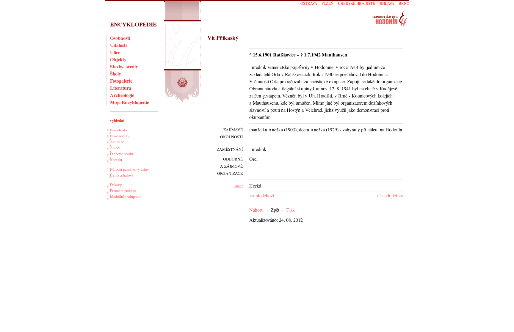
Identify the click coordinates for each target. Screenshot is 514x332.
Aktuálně (117, 141)
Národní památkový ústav (129, 169)
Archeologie (122, 95)
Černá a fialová (121, 175)
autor (238, 185)
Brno (404, 3)
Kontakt (116, 159)
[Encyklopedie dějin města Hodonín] (390, 19)
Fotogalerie (121, 80)
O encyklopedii (121, 153)
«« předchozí (261, 195)
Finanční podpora (123, 190)
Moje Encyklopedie (129, 102)
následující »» (390, 195)
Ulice (115, 52)
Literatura (120, 87)
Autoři (115, 147)
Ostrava (308, 3)
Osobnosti (120, 37)
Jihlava (387, 3)
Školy (115, 73)
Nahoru (256, 210)
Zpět (275, 210)
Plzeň (327, 3)
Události (118, 45)
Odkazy (116, 184)
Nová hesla (118, 130)
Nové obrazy (119, 136)
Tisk (290, 210)
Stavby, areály (124, 66)
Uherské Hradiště (356, 3)
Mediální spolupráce (125, 196)
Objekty (118, 59)
